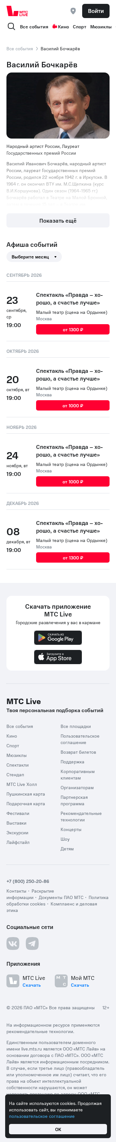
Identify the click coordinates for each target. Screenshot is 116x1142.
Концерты (71, 829)
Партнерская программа (74, 800)
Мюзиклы (101, 26)
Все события (34, 26)
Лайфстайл (18, 842)
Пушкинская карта (25, 793)
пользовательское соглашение (42, 1116)
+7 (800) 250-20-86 (27, 881)
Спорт (79, 26)
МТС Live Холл (21, 784)
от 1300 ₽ (73, 329)
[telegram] (32, 943)
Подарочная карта (25, 803)
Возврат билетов (78, 752)
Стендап (15, 774)
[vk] (12, 943)
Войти (96, 11)
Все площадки (76, 726)
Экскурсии (17, 832)
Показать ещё (58, 220)
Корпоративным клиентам (78, 774)
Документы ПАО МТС (61, 897)
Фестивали (17, 813)
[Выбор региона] (73, 11)
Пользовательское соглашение (80, 738)
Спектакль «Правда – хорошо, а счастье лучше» (69, 298)
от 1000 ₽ (73, 405)
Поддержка (72, 761)
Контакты (16, 890)
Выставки (16, 822)
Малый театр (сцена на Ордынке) (71, 312)
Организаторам (77, 787)
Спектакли (17, 764)
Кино (63, 26)
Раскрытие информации (30, 893)
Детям (67, 848)
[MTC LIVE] (17, 11)
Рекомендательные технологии (81, 816)
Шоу (65, 839)
